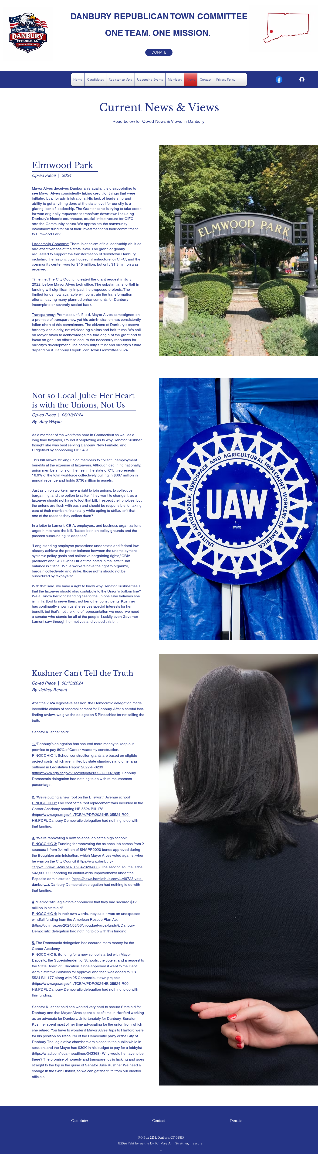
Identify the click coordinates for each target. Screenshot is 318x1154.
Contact (158, 1121)
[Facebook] (279, 79)
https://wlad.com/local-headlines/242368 (66, 1053)
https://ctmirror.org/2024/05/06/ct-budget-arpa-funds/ (75, 925)
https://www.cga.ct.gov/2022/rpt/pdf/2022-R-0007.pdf (76, 773)
